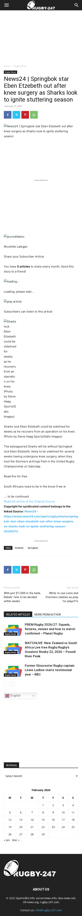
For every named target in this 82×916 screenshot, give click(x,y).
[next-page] (12, 684)
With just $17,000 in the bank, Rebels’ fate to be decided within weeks (22, 597)
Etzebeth (19, 547)
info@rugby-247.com (48, 910)
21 (32, 827)
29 (43, 834)
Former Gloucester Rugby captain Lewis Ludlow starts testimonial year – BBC (49, 670)
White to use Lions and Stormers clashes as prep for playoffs (62, 597)
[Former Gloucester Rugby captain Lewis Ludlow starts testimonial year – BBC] (13, 670)
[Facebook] (7, 115)
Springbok (33, 547)
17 (63, 820)
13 (20, 820)
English (15, 695)
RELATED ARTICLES (18, 614)
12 (9, 820)
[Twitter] (16, 115)
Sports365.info (25, 898)
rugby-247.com (49, 902)
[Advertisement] (41, 36)
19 (9, 827)
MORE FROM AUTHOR (48, 614)
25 (73, 827)
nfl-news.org (31, 902)
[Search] (76, 5)
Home (7, 66)
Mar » (15, 840)
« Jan (7, 840)
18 (73, 820)
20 (20, 827)
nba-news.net (66, 898)
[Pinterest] (25, 115)
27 (20, 834)
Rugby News (20, 66)
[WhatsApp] (34, 115)
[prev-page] (6, 684)
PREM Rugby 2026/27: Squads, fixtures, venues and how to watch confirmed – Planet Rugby (50, 629)
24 (63, 827)
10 (63, 812)
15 (43, 820)
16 (53, 820)
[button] (6, 5)
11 (73, 812)
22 (43, 827)
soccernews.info (46, 898)
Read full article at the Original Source (29, 501)
